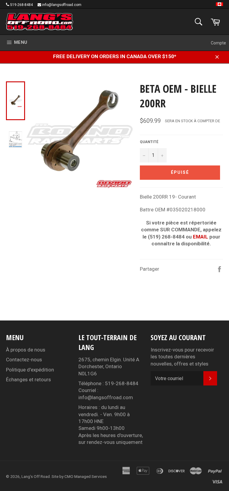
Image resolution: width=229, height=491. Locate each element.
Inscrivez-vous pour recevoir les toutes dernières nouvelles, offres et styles (182, 357)
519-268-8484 (21, 5)
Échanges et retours (28, 379)
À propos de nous (25, 350)
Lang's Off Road (35, 476)
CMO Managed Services (85, 476)
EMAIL (200, 237)
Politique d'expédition (30, 370)
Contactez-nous (24, 360)
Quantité (149, 142)
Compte (218, 43)
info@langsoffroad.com (61, 5)
